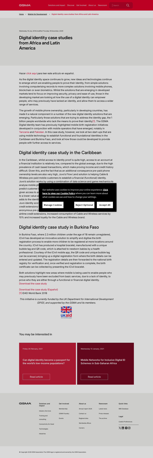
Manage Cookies (53, 204)
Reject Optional (84, 204)
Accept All (104, 204)
